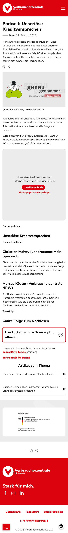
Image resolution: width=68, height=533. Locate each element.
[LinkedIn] (21, 493)
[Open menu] (6, 527)
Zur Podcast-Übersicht (16, 357)
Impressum (32, 512)
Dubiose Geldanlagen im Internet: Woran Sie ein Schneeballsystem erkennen (30, 389)
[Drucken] (4, 67)
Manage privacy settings (34, 192)
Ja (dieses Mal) (33, 187)
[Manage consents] (61, 526)
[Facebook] (5, 493)
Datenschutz (13, 512)
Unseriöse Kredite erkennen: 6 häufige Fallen (28, 374)
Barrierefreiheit (53, 512)
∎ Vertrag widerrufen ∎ (34, 521)
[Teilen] (9, 67)
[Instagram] (13, 493)
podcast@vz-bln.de (14, 352)
